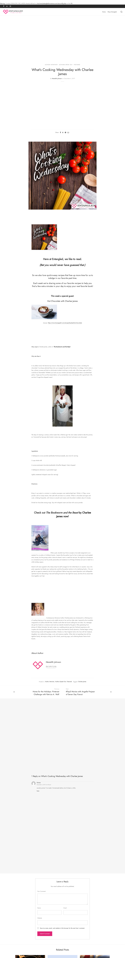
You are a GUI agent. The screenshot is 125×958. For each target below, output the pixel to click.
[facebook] (4, 6)
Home (104, 12)
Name (39, 908)
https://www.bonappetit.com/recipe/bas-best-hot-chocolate (65, 323)
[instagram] (10, 6)
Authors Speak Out (65, 64)
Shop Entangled (112, 12)
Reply (38, 791)
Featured (77, 64)
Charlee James (71, 301)
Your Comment (41, 891)
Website (39, 918)
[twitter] (7, 6)
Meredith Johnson (57, 78)
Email (65, 908)
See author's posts (51, 667)
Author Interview (51, 64)
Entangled (57, 259)
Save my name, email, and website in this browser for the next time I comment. (62, 928)
